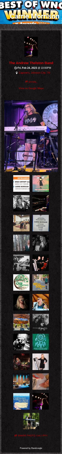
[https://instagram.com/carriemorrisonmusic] (41, 7)
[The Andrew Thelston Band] (31, 56)
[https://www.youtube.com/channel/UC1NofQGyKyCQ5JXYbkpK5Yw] (58, 7)
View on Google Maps (31, 88)
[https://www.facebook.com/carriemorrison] (33, 7)
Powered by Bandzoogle (31, 448)
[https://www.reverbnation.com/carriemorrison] (50, 7)
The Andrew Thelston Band (31, 63)
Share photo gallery (33, 435)
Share (32, 81)
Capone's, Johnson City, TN (34, 72)
